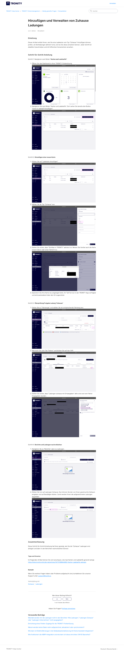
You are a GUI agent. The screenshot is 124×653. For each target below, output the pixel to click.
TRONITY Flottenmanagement (31, 11)
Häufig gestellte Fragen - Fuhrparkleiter (54, 11)
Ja (57, 599)
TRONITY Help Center (12, 11)
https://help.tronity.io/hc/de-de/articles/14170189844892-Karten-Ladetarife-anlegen (57, 562)
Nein (67, 599)
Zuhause (31, 584)
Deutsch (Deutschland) (109, 649)
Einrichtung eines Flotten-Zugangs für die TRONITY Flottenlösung (50, 624)
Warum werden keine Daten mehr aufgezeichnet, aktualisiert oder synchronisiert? (56, 627)
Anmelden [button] (113, 3)
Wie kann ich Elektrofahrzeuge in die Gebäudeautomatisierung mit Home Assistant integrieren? (60, 631)
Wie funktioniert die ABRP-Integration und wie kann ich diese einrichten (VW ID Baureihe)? (59, 634)
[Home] (14, 3)
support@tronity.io (44, 576)
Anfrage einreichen (68, 608)
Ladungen (39, 584)
